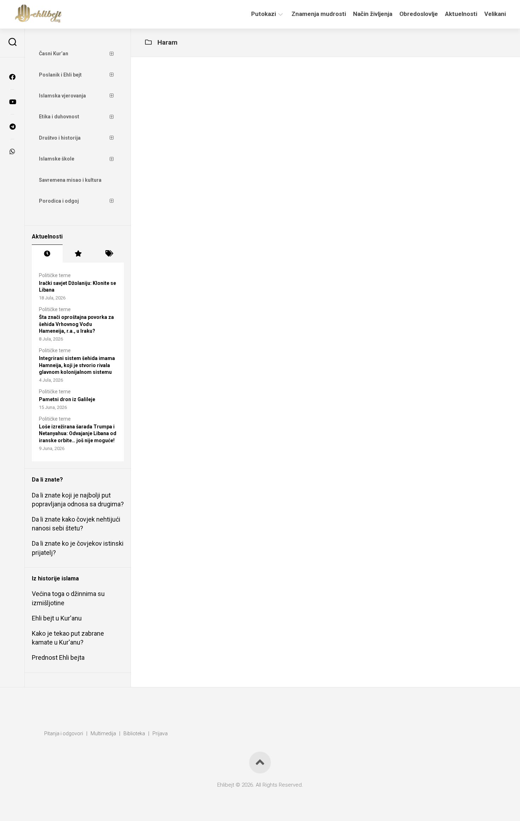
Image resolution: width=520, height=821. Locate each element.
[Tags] (108, 253)
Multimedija (103, 733)
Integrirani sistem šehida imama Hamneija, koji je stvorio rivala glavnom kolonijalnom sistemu (77, 365)
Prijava (160, 733)
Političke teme (55, 275)
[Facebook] (12, 77)
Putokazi (263, 13)
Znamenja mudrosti (318, 13)
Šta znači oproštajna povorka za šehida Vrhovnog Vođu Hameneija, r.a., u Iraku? (76, 324)
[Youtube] (12, 102)
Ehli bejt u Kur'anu (57, 618)
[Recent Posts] (47, 253)
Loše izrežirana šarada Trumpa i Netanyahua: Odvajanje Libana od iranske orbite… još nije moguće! (77, 433)
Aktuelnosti (461, 13)
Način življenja (372, 13)
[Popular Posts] (78, 253)
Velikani (495, 13)
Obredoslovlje (418, 13)
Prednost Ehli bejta (58, 657)
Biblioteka (134, 733)
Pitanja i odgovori (63, 733)
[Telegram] (12, 126)
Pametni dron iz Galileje (67, 399)
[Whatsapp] (12, 151)
